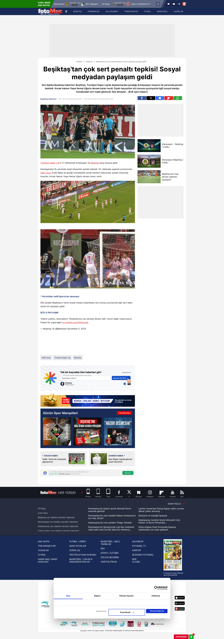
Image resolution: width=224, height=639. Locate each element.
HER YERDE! (67, 493)
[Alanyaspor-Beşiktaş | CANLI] (149, 161)
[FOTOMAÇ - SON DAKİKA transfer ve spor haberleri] (50, 11)
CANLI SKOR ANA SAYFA (44, 4)
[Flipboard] (168, 98)
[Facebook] (142, 98)
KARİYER (136, 550)
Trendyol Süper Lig (49, 163)
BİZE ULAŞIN (136, 560)
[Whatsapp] (177, 98)
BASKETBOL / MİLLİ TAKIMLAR (110, 542)
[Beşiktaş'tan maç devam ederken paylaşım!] (149, 176)
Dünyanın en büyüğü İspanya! (152, 515)
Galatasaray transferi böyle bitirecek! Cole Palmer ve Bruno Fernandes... (159, 521)
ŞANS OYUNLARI (77, 546)
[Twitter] (150, 98)
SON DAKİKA (181, 637)
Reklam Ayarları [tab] (126, 596)
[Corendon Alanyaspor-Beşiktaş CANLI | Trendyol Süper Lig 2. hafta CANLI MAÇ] (57, 431)
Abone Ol (128, 473)
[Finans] (87, 400)
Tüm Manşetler (124, 413)
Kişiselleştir (125, 612)
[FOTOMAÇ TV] (169, 4)
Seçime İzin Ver (101, 611)
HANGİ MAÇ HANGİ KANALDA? (47, 560)
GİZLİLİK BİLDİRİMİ (110, 557)
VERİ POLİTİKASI (109, 561)
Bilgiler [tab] (97, 596)
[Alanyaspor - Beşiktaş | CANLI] (149, 145)
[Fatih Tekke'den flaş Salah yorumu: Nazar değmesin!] (118, 431)
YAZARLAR (43, 550)
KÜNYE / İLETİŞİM (109, 553)
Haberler (79, 62)
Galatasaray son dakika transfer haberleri (58, 526)
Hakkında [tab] (156, 596)
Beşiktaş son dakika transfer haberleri (56, 517)
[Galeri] (174, 4)
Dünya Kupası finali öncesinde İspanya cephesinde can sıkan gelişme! (157, 528)
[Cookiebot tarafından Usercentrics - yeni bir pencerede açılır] (156, 588)
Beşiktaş (89, 62)
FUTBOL (42, 554)
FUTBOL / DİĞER (77, 541)
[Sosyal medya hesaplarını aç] (179, 4)
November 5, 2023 (76, 328)
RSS (103, 548)
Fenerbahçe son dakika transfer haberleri (58, 522)
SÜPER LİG (74, 550)
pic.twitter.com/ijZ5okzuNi (75, 322)
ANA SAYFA (43, 541)
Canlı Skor (43, 513)
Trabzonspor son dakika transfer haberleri (58, 530)
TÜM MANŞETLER (47, 546)
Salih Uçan (45, 172)
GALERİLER (137, 541)
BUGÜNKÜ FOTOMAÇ (142, 554)
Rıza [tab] (68, 596)
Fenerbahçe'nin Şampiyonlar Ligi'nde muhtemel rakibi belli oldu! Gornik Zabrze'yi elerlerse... (111, 528)
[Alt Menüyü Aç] (66, 11)
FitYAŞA (42, 508)
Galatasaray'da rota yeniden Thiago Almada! (110, 522)
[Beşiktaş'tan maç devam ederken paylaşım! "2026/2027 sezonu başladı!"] (87, 431)
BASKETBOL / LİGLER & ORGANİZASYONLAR (80, 560)
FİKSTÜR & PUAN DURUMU (82, 554)
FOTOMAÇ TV (139, 546)
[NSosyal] (159, 98)
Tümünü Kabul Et (157, 611)
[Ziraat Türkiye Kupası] (184, 4)
